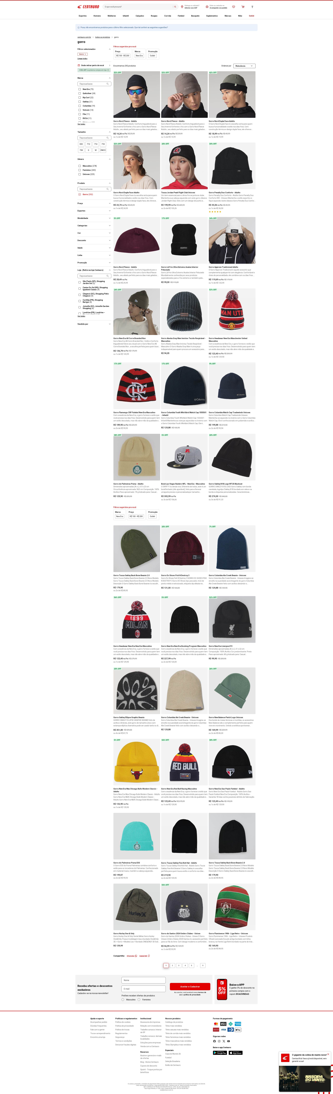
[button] (94, 65)
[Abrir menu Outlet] (256, 16)
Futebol (181, 16)
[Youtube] (228, 1041)
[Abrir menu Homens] (102, 16)
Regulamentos (121, 1033)
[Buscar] (175, 7)
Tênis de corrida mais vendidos (178, 1033)
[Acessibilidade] (252, 7)
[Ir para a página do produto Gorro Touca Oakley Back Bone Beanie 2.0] (136, 548)
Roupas (154, 16)
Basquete (195, 16)
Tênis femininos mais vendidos (178, 1037)
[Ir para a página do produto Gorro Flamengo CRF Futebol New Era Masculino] (136, 385)
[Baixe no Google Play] (220, 1053)
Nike (240, 16)
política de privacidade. (192, 995)
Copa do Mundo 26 (173, 1054)
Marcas (228, 16)
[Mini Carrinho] (243, 7)
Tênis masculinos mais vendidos (178, 1041)
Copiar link (143, 956)
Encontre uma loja (97, 1037)
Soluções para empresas (150, 1043)
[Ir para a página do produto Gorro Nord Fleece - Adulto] (136, 94)
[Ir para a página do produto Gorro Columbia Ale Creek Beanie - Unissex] (232, 548)
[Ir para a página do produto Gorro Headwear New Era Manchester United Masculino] (232, 311)
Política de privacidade (124, 1026)
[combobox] (138, 7)
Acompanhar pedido (98, 1022)
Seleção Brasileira (172, 1061)
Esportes (83, 16)
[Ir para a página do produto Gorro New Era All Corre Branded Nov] (136, 311)
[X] (223, 1041)
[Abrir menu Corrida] (173, 16)
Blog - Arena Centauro (149, 1062)
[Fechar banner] (328, 1054)
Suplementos (212, 16)
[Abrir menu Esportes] (88, 16)
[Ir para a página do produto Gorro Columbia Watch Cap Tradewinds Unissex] (232, 385)
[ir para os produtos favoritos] (233, 7)
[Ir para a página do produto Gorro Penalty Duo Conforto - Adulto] (232, 166)
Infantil (126, 16)
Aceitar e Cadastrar (190, 986)
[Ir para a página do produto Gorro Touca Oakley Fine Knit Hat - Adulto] (184, 836)
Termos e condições (123, 1041)
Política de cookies (122, 1022)
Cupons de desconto (148, 1066)
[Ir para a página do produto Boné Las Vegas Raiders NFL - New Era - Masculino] (184, 457)
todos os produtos (102, 37)
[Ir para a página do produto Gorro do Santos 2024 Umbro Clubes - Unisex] (184, 907)
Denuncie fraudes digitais (125, 1045)
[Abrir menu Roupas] (159, 16)
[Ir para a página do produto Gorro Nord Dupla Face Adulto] (232, 94)
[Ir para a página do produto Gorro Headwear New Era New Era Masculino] (136, 619)
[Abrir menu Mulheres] (118, 16)
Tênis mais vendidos (173, 1026)
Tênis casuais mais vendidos (177, 1030)
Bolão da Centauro (173, 1065)
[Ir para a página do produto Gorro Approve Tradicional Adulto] (232, 240)
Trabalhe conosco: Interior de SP (151, 1031)
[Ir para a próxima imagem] (157, 94)
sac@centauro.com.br (166, 1090)
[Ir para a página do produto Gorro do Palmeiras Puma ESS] (136, 836)
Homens (97, 16)
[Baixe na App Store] (236, 1053)
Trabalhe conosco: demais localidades (151, 1037)
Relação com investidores (150, 1026)
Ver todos (81, 124)
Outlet (251, 16)
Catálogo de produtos (174, 1022)
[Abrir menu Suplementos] (219, 16)
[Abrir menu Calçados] (146, 16)
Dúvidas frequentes (98, 1026)
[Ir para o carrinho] (243, 7)
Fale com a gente (97, 1030)
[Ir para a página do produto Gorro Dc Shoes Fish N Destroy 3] (184, 548)
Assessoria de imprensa (150, 1022)
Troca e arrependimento (100, 1033)
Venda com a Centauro (149, 1046)
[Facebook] (214, 1041)
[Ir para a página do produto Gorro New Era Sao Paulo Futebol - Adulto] (232, 762)
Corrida (167, 16)
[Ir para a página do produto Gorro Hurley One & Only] (136, 907)
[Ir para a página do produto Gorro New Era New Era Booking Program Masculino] (184, 619)
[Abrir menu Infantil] (130, 16)
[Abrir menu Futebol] (186, 16)
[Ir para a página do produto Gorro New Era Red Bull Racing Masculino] (184, 762)
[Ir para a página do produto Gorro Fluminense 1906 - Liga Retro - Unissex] (232, 907)
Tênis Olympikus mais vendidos (178, 1045)
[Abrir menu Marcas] (233, 16)
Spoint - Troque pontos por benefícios (151, 1071)
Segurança (119, 1037)
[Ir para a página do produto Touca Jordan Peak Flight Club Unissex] (184, 166)
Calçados (140, 16)
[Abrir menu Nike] (244, 16)
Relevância (240, 66)
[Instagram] (219, 1041)
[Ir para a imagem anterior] (116, 94)
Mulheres (112, 16)
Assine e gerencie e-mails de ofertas (150, 1056)
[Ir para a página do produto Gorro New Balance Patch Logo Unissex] (232, 690)
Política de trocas (122, 1030)
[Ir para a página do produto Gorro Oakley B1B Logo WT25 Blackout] (232, 457)
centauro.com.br (84, 37)
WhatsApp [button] (130, 956)
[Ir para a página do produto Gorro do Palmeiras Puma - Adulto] (136, 457)
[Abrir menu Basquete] (201, 16)
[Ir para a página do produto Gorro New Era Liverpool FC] (232, 619)
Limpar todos (82, 59)
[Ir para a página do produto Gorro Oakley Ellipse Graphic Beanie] (136, 690)
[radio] (81, 144)
